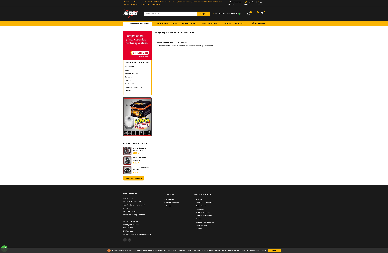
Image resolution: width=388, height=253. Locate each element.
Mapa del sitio (201, 225)
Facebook (125, 240)
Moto (174, 24)
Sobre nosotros (201, 206)
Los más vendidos (172, 203)
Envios (198, 219)
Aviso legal (200, 199)
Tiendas (199, 229)
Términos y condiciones (205, 203)
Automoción (162, 24)
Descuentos (260, 24)
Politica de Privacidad (204, 216)
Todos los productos (133, 178)
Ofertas (227, 24)
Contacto (239, 24)
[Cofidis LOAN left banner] (137, 45)
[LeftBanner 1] (137, 116)
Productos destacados (133, 87)
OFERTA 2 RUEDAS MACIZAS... (139, 159)
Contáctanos (130, 193)
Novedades (169, 199)
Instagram (129, 240)
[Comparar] (248, 13)
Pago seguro (201, 209)
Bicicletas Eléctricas (210, 24)
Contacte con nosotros (205, 222)
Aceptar (274, 250)
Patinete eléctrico (189, 24)
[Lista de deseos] (255, 13)
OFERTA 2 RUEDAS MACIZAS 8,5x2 (139, 149)
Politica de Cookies (203, 212)
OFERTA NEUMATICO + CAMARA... (141, 169)
